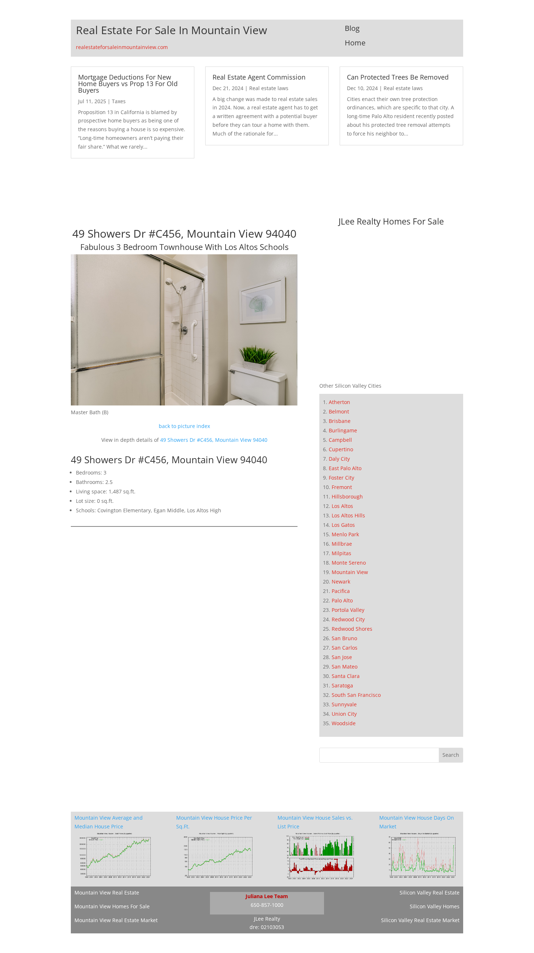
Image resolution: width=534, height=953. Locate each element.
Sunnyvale (344, 704)
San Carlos (344, 647)
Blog (352, 28)
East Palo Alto (345, 468)
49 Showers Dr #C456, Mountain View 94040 (213, 439)
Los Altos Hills (348, 515)
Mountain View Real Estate (106, 892)
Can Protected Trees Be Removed (398, 77)
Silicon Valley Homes (435, 906)
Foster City (341, 477)
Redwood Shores (352, 628)
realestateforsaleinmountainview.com (122, 47)
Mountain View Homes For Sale (112, 906)
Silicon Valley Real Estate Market (420, 920)
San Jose (342, 657)
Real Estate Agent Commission (259, 77)
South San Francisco (356, 694)
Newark (341, 581)
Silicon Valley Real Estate (430, 892)
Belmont (339, 411)
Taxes (119, 101)
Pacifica (341, 590)
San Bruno (344, 638)
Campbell (340, 439)
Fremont (342, 487)
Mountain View (350, 572)
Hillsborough (347, 496)
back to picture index (184, 426)
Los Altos (342, 505)
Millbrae (342, 543)
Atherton (339, 402)
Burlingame (343, 430)
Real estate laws (268, 88)
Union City (344, 713)
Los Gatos (343, 524)
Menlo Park (345, 534)
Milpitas (341, 553)
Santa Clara (346, 676)
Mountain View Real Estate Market (116, 920)
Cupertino (341, 449)
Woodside (344, 723)
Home (355, 43)
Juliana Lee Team (267, 896)
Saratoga (342, 685)
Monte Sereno (349, 562)
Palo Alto (342, 600)
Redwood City (348, 619)
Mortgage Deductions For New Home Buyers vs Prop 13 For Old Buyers (128, 83)
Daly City (339, 458)
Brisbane (340, 420)
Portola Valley (348, 609)
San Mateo (344, 666)
